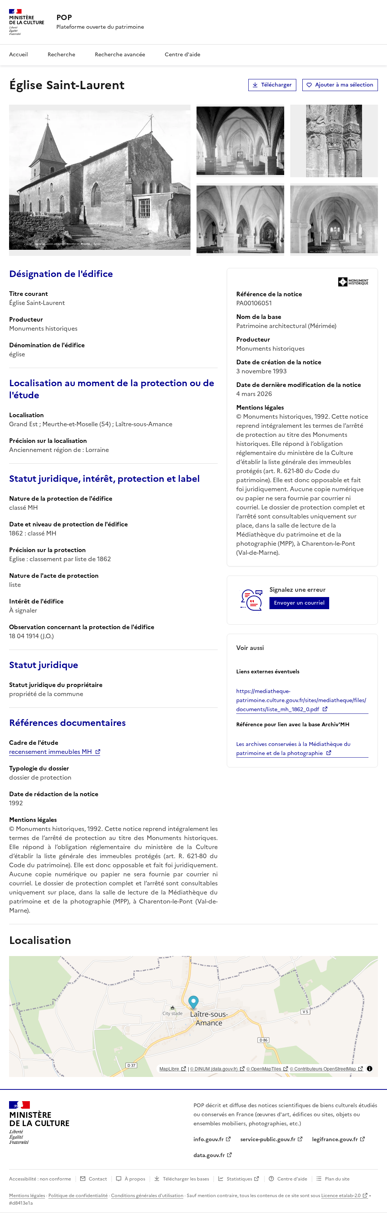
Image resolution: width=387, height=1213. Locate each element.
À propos (135, 1179)
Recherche (61, 55)
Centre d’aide (292, 1179)
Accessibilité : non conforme (40, 1179)
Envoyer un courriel (299, 603)
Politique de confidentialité (78, 1195)
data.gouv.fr (209, 1155)
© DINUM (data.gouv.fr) (214, 1068)
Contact (98, 1179)
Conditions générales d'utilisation (147, 1195)
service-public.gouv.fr (268, 1139)
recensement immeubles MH (50, 751)
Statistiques (239, 1179)
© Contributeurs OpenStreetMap (323, 1068)
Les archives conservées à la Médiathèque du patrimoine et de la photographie (293, 748)
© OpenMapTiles (263, 1068)
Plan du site (337, 1179)
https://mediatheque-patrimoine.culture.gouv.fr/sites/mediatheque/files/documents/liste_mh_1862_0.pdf (301, 700)
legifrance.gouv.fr (335, 1139)
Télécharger (276, 85)
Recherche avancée (120, 55)
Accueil (18, 55)
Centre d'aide (182, 55)
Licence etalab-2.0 (341, 1195)
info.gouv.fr (209, 1139)
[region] (193, 1016)
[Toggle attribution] (369, 1068)
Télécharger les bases (186, 1179)
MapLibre (169, 1068)
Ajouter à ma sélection (344, 85)
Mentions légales (27, 1195)
